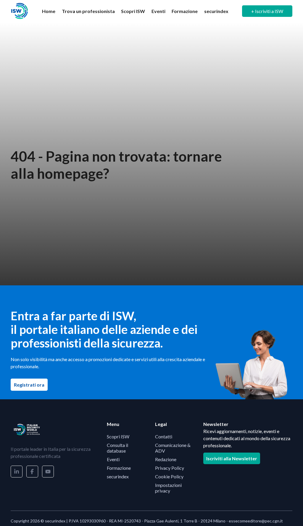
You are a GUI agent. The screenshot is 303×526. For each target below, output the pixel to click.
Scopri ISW (133, 11)
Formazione (185, 11)
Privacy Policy (169, 468)
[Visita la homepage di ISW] (19, 11)
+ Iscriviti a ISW (267, 11)
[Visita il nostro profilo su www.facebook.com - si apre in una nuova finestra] (32, 471)
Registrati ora (31, 384)
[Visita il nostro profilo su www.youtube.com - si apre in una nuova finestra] (48, 471)
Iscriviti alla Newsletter (231, 458)
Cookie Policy (169, 476)
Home (48, 11)
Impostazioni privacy (168, 487)
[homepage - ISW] (27, 429)
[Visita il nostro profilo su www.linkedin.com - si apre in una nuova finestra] (16, 471)
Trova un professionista (88, 11)
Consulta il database (117, 447)
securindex (216, 11)
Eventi (158, 11)
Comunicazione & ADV (173, 447)
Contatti (163, 436)
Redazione (165, 459)
